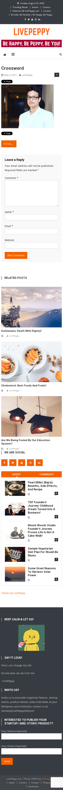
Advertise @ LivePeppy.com (25, 10)
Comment (11, 178)
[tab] (16, 474)
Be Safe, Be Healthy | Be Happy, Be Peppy (31, 14)
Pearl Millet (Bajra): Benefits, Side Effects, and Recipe (42, 486)
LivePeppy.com (48, 778)
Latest (16, 474)
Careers (47, 7)
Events (35, 7)
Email (9, 226)
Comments (47, 474)
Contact (47, 10)
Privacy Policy (49, 782)
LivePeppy (27, 75)
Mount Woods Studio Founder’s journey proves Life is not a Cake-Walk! (42, 530)
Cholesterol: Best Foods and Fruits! (23, 385)
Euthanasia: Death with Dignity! (21, 330)
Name (9, 212)
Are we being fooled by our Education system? (25, 442)
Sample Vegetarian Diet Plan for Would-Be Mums (43, 552)
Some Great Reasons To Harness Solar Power (42, 572)
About (12, 782)
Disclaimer (33, 786)
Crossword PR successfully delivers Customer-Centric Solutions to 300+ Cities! (11, 143)
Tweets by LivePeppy (13, 593)
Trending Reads (20, 7)
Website (9, 240)
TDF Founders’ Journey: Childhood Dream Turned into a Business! (41, 507)
